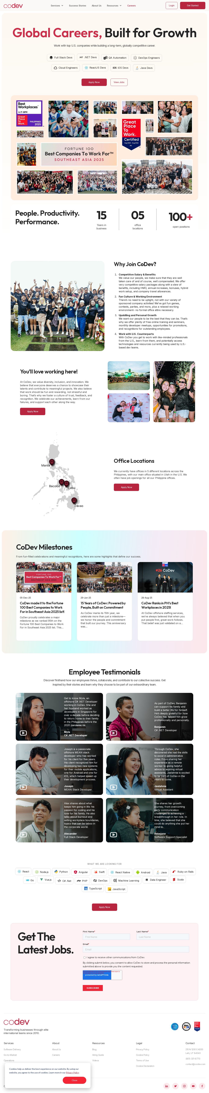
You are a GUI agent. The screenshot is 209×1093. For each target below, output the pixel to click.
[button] (57, 5)
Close (74, 1080)
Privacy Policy (72, 1072)
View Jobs (119, 82)
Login (171, 5)
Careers (131, 5)
